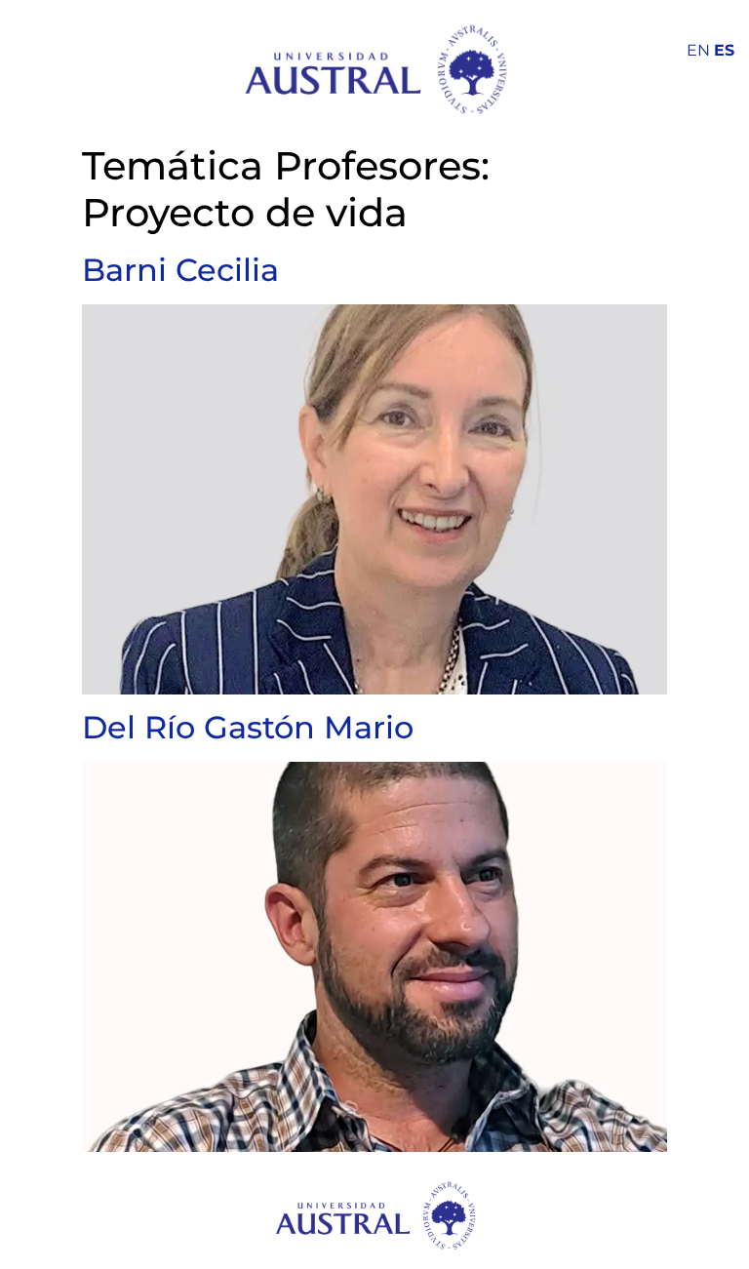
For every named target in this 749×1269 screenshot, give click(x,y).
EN (698, 50)
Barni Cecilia (180, 270)
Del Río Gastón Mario (248, 727)
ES (724, 50)
